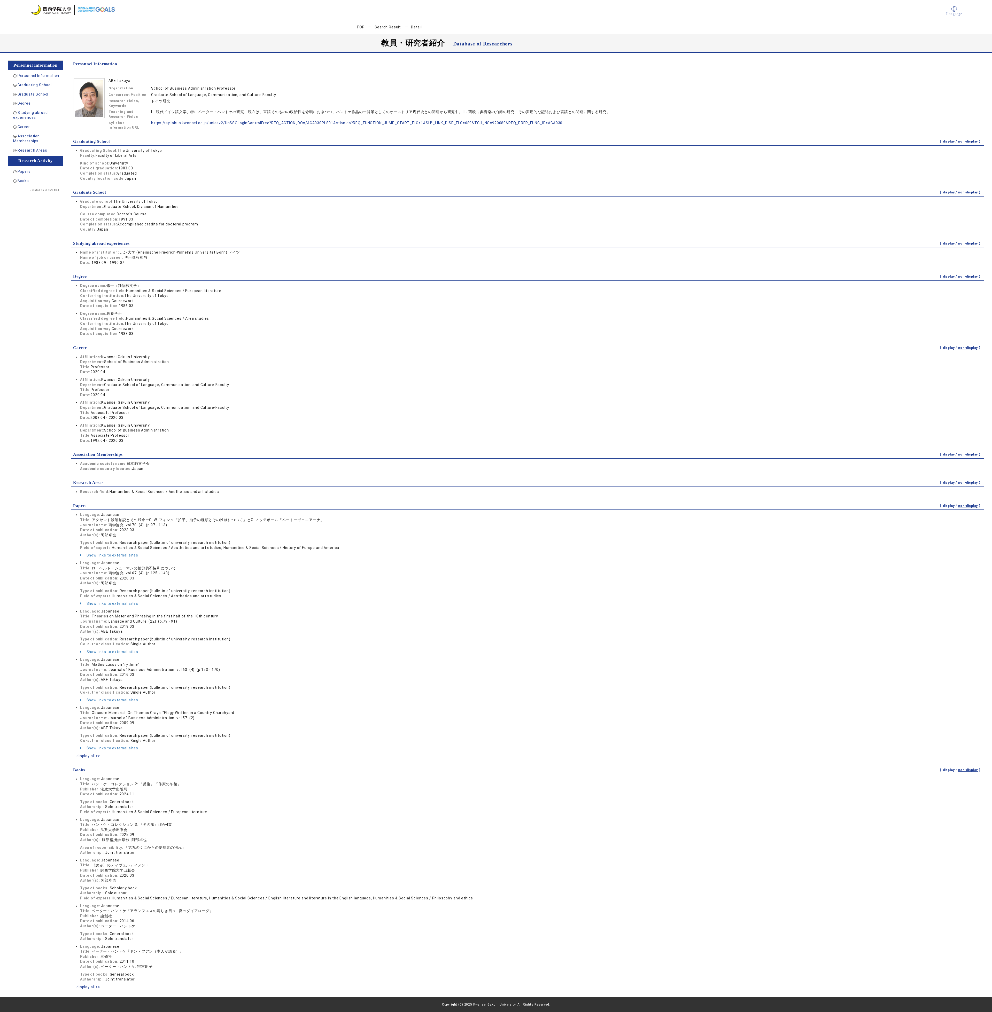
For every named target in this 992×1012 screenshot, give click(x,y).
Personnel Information (38, 76)
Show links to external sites (112, 555)
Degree (24, 103)
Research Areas (32, 150)
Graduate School (33, 94)
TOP (361, 27)
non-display (968, 141)
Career (24, 127)
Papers (24, 171)
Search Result (388, 27)
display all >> (88, 756)
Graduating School (35, 85)
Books (23, 181)
